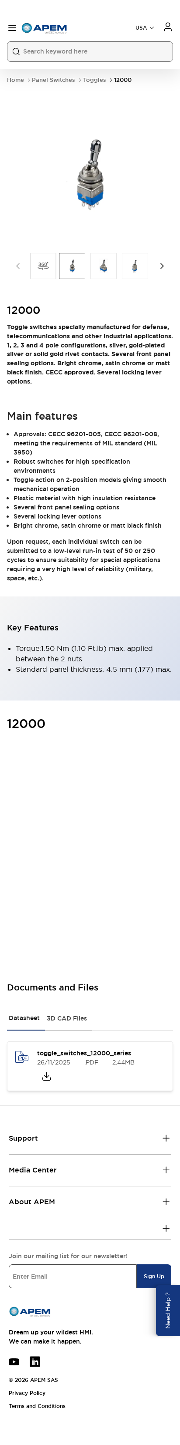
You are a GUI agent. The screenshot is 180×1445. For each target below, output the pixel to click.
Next (162, 266)
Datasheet (24, 1018)
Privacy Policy (27, 1393)
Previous (17, 266)
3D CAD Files (67, 1018)
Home (15, 80)
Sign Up (154, 1276)
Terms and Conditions (37, 1406)
